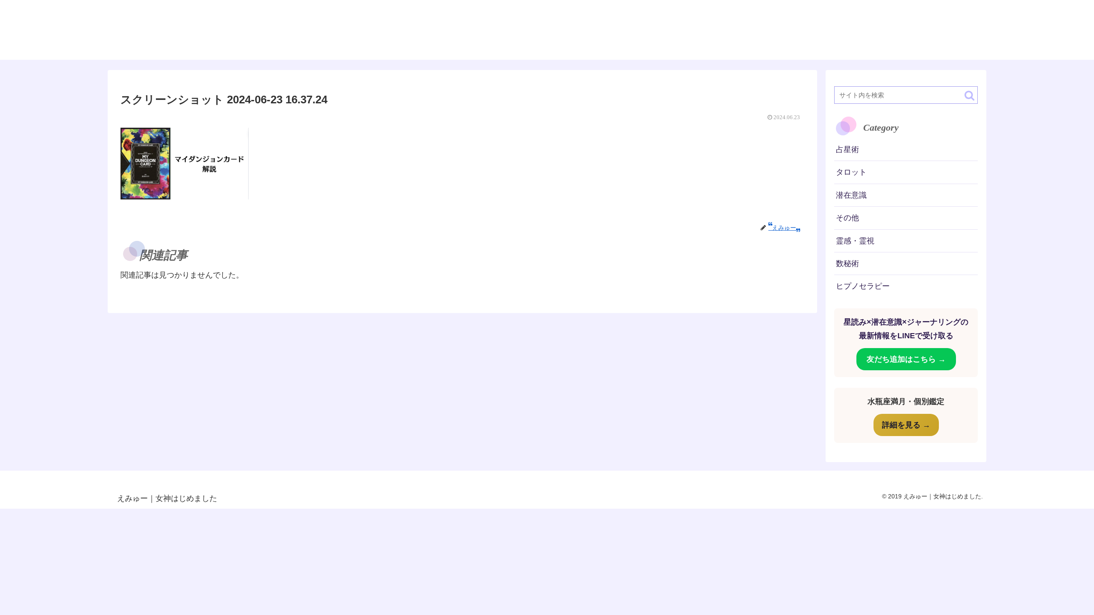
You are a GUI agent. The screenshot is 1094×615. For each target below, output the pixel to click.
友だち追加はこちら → (906, 359)
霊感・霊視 (855, 241)
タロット (851, 172)
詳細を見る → (906, 425)
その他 (847, 218)
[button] (969, 95)
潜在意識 (851, 195)
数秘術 (847, 263)
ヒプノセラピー (863, 286)
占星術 (847, 149)
